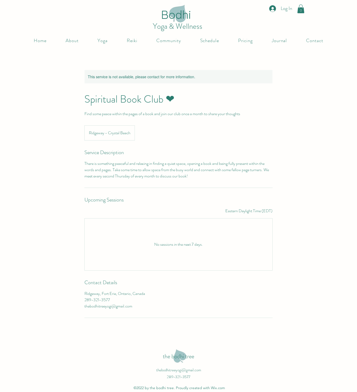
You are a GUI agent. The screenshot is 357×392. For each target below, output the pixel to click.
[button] (300, 8)
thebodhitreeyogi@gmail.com (178, 370)
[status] (249, 211)
